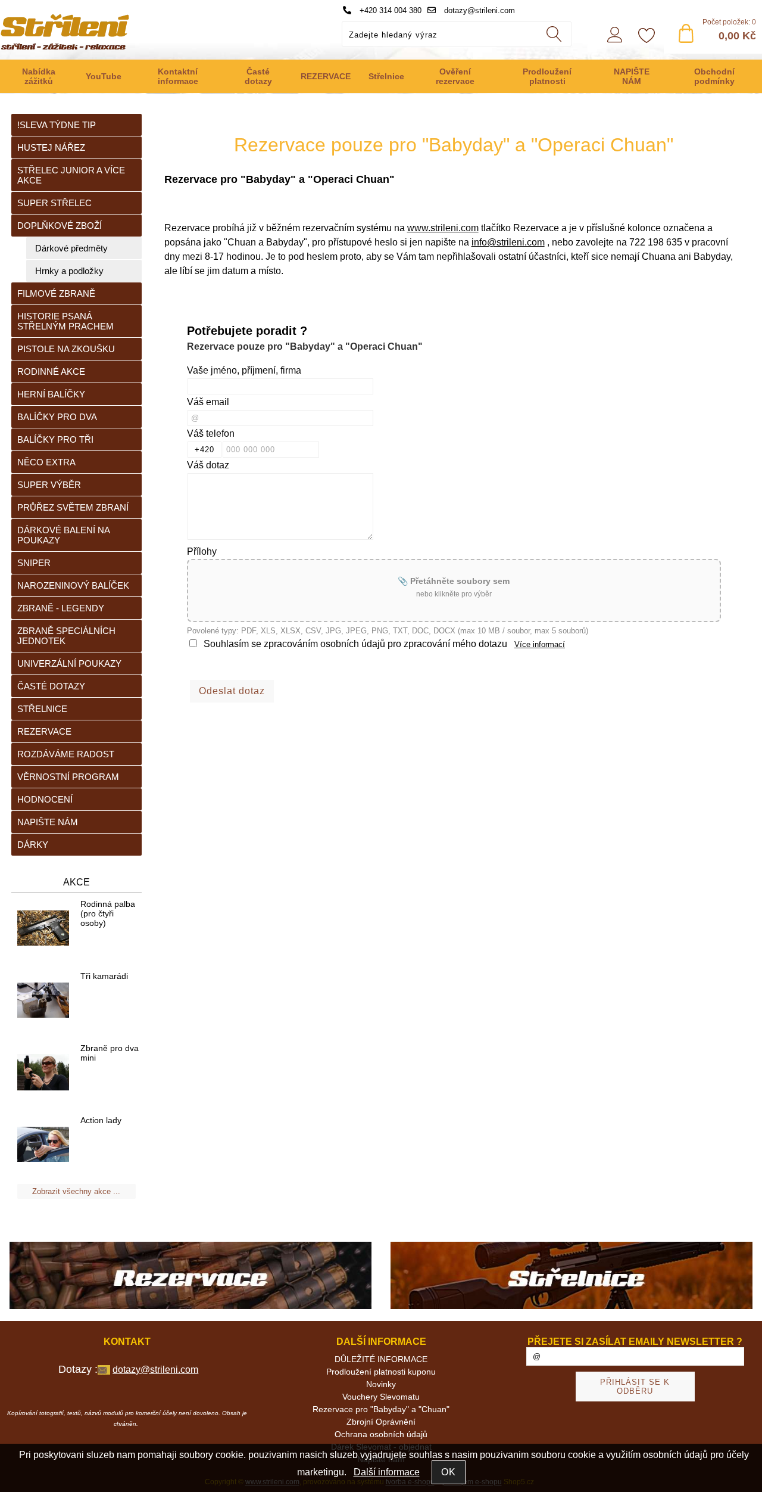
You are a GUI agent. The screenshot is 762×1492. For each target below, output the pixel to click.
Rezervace (44, 731)
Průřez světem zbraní (73, 507)
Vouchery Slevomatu (381, 1396)
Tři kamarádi (104, 976)
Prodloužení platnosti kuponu (381, 1371)
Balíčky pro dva (57, 417)
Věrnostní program (68, 777)
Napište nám (47, 822)
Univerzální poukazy (69, 663)
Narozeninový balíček (73, 585)
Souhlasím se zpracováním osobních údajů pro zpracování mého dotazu (355, 644)
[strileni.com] (190, 1276)
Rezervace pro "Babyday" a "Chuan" (381, 1409)
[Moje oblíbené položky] (646, 36)
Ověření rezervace (455, 76)
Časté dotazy (258, 76)
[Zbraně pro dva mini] (43, 1073)
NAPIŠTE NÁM (631, 76)
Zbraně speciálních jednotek (66, 636)
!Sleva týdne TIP (56, 125)
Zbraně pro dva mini (109, 1052)
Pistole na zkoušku (66, 349)
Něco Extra (46, 462)
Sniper (34, 563)
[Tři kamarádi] (43, 1001)
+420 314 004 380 (389, 10)
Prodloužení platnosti (547, 76)
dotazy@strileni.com (478, 10)
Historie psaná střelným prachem (65, 321)
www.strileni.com (443, 228)
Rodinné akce (51, 371)
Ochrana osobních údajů (381, 1434)
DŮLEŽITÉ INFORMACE (381, 1359)
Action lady (100, 1120)
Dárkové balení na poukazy (63, 535)
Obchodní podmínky (714, 76)
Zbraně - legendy (60, 608)
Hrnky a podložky (69, 271)
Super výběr (49, 485)
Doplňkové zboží (59, 225)
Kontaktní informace (178, 76)
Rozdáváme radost (65, 754)
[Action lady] (43, 1145)
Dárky (32, 845)
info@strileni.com (508, 242)
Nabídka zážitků (38, 76)
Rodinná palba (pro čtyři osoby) (107, 913)
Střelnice (386, 76)
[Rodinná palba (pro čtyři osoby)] (43, 928)
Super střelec (54, 203)
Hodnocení (45, 799)
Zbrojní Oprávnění (381, 1421)
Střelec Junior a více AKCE (71, 175)
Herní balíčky (51, 394)
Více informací (539, 644)
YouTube (103, 76)
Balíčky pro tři (55, 439)
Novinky (381, 1384)
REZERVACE (326, 76)
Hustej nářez (51, 147)
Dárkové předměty (71, 248)
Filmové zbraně (56, 293)
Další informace (387, 1472)
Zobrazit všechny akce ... (76, 1191)
